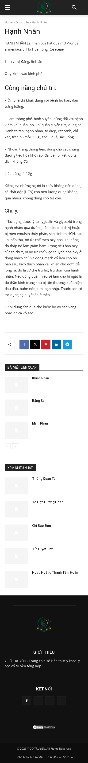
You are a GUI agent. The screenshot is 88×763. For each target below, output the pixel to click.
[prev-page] (8, 446)
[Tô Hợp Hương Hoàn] (16, 509)
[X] (35, 344)
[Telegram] (67, 344)
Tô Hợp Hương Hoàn (47, 502)
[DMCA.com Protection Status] (44, 728)
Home (9, 22)
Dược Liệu (22, 22)
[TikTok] (38, 700)
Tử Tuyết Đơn (43, 549)
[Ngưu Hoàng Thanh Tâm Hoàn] (16, 579)
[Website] (49, 700)
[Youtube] (61, 700)
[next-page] (15, 446)
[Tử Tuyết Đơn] (16, 556)
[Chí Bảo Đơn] (16, 533)
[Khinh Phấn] (16, 385)
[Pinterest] (45, 344)
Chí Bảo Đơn (41, 526)
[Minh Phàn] (16, 430)
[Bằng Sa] (16, 408)
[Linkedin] (56, 344)
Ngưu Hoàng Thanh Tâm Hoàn (55, 572)
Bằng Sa (38, 401)
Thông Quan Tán (44, 479)
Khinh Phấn (40, 378)
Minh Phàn (40, 423)
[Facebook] (24, 344)
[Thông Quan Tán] (16, 485)
